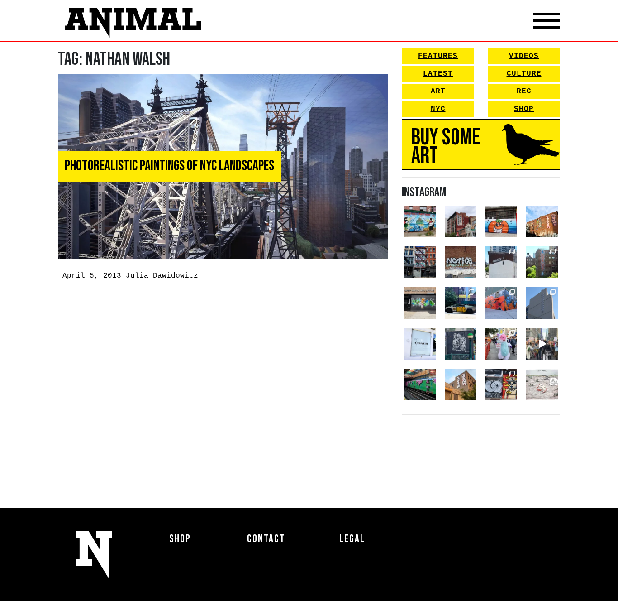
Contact (266, 538)
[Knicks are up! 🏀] (501, 303)
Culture (524, 74)
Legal (352, 538)
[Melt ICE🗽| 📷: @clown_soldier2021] (460, 344)
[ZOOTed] (542, 303)
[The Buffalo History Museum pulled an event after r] (542, 384)
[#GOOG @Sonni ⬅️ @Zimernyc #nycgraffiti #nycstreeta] (501, 384)
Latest (438, 74)
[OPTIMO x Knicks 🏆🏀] (542, 262)
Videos (524, 56)
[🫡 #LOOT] (460, 303)
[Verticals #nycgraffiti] (542, 221)
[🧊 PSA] (420, 344)
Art (438, 91)
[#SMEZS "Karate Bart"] (420, 303)
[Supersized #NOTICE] (460, 262)
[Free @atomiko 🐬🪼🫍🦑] (501, 221)
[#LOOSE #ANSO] (460, 221)
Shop (524, 109)
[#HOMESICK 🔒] (501, 262)
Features (438, 56)
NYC (438, 109)
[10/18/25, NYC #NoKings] (501, 344)
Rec (524, 91)
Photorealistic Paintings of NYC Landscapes (169, 166)
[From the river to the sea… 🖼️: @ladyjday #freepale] (420, 221)
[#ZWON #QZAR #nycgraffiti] (460, 384)
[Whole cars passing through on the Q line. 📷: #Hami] (420, 384)
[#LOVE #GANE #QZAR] (420, 262)
